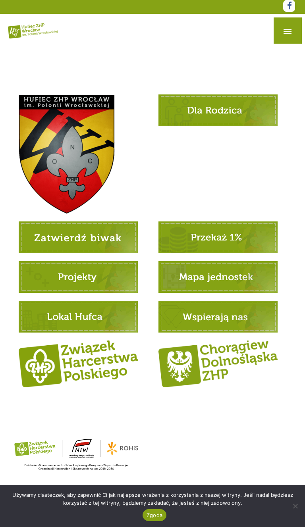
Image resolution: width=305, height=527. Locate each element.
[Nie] (295, 506)
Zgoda (154, 515)
